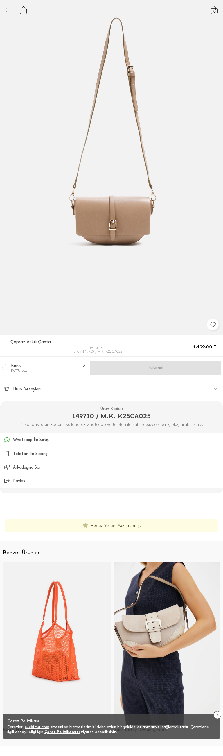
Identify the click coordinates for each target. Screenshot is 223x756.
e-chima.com (37, 727)
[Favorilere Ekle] (213, 324)
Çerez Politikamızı (62, 732)
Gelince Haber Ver (155, 367)
